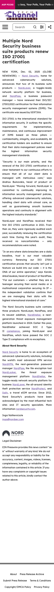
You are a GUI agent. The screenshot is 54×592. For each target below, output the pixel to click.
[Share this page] (50, 27)
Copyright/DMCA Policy (18, 586)
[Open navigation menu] (5, 27)
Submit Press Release (15, 580)
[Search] (34, 27)
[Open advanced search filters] (41, 27)
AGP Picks (7, 4)
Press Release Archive (32, 574)
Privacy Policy (41, 586)
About (13, 574)
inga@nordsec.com (13, 419)
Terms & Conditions (40, 580)
